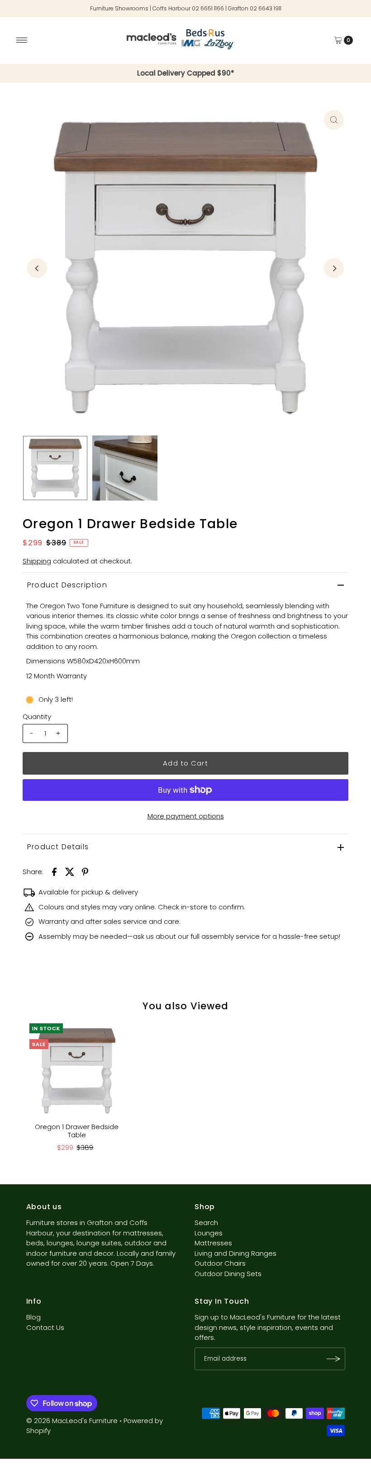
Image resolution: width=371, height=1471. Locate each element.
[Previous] (37, 268)
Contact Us (45, 1327)
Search (206, 1222)
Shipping (37, 561)
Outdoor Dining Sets (228, 1273)
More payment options (185, 816)
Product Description (67, 585)
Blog (33, 1317)
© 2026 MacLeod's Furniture (72, 1420)
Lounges (209, 1233)
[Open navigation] (22, 40)
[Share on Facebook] (54, 871)
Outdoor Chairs (220, 1263)
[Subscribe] (334, 1359)
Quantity (37, 716)
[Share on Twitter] (69, 871)
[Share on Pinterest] (85, 871)
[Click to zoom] (334, 120)
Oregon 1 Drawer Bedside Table (77, 1131)
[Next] (334, 268)
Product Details (58, 847)
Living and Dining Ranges (235, 1253)
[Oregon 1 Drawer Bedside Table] (76, 1070)
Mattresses (213, 1243)
